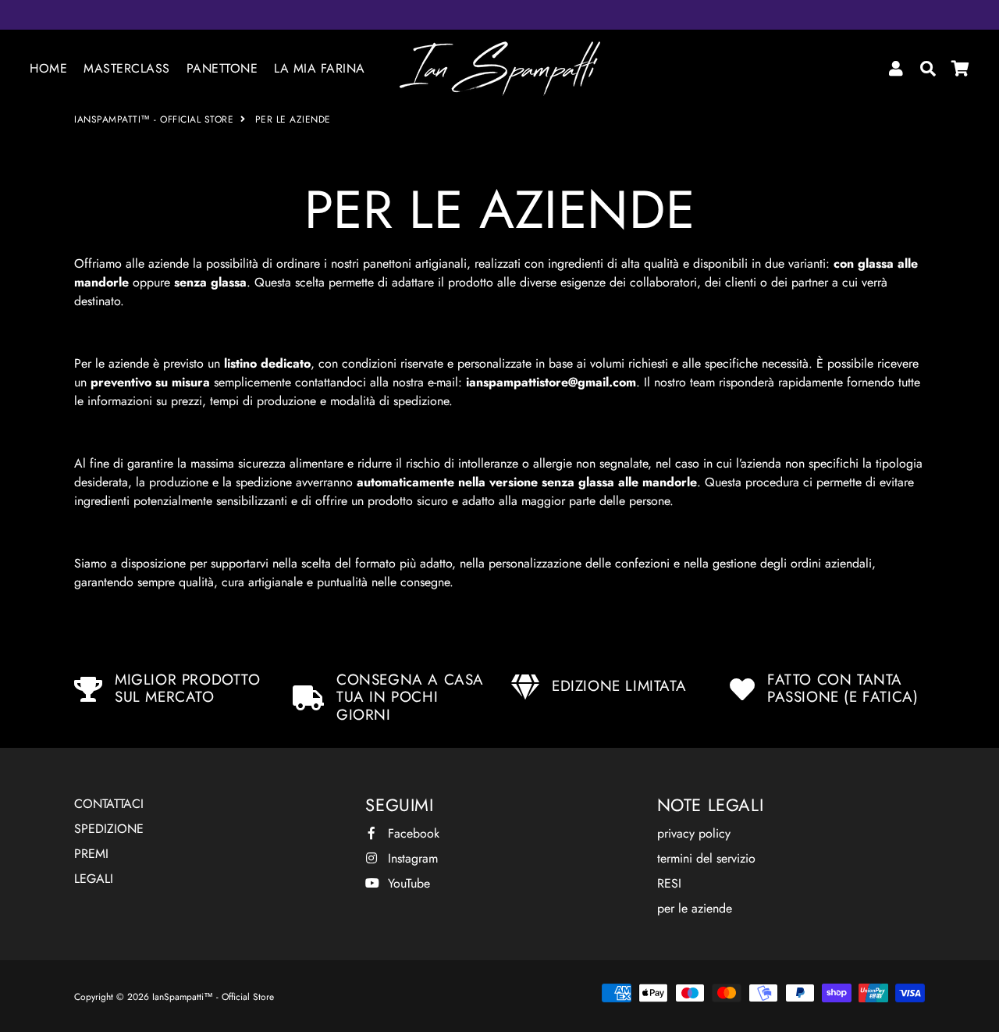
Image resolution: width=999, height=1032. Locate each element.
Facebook (411, 833)
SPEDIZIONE (109, 829)
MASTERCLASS (127, 68)
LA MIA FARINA (319, 68)
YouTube (407, 883)
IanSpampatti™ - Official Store (153, 119)
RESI (669, 883)
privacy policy (694, 833)
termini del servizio (706, 858)
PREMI (91, 854)
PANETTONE (222, 68)
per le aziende (694, 908)
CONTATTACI (109, 804)
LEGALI (93, 879)
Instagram (411, 858)
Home (48, 68)
